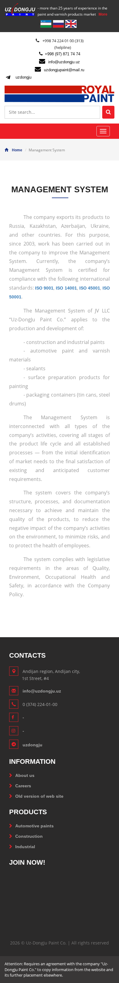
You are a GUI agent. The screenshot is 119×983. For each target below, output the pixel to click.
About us (24, 775)
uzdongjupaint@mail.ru (64, 70)
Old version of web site (39, 796)
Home (17, 150)
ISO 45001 (89, 288)
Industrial (25, 846)
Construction (29, 836)
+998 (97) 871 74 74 (62, 54)
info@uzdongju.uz (64, 62)
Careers (23, 785)
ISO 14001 (66, 288)
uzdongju (23, 77)
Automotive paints (34, 825)
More (103, 14)
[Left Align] (108, 112)
